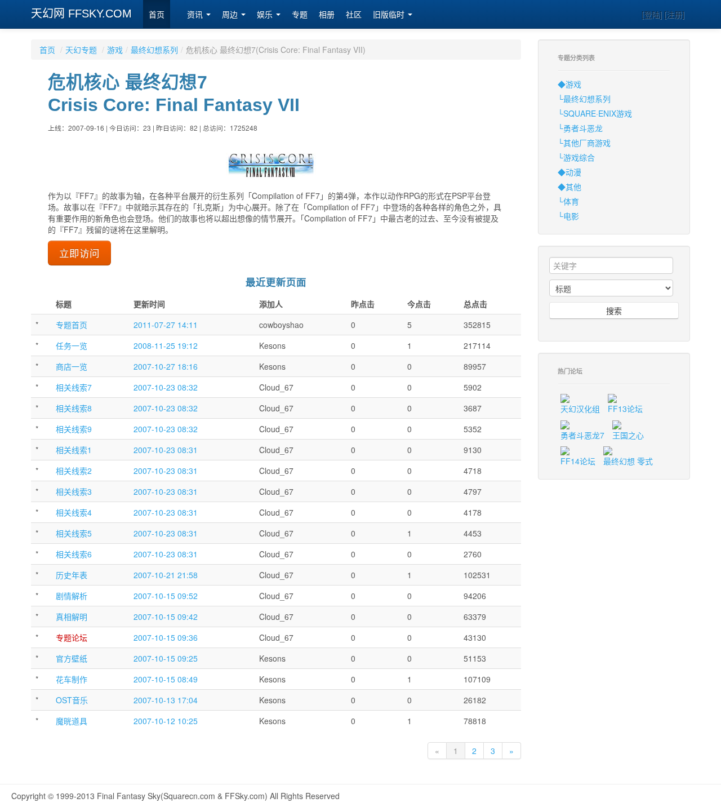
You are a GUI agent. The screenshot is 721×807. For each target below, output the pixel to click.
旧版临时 (390, 14)
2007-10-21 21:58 (165, 574)
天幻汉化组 (580, 408)
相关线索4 (74, 512)
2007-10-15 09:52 (165, 595)
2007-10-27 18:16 (165, 366)
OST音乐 (72, 700)
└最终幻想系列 (584, 98)
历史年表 (71, 574)
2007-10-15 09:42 (165, 616)
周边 (231, 14)
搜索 (614, 310)
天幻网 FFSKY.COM (81, 13)
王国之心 (628, 435)
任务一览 (71, 345)
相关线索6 (74, 554)
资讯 (196, 14)
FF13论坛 (625, 408)
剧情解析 (71, 595)
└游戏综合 (576, 157)
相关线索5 (74, 533)
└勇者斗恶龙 (580, 128)
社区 (354, 14)
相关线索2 (74, 470)
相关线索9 (74, 428)
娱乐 (266, 14)
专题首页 (71, 324)
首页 (156, 14)
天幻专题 (81, 49)
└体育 (568, 201)
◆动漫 (569, 172)
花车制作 (71, 679)
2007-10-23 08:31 (165, 449)
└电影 (568, 215)
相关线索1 (74, 449)
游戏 (115, 49)
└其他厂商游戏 (584, 142)
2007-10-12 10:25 (165, 720)
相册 (327, 14)
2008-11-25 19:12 (165, 345)
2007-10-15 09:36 (165, 637)
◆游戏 (569, 84)
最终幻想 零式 (628, 461)
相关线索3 (74, 491)
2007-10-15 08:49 (165, 679)
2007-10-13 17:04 (165, 700)
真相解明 (71, 616)
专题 (300, 14)
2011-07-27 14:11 (165, 324)
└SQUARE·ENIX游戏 (595, 113)
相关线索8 (74, 408)
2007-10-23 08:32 (165, 387)
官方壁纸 (71, 658)
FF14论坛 (577, 461)
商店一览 (71, 366)
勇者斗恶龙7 (582, 435)
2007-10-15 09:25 (165, 658)
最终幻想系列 (154, 49)
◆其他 (569, 186)
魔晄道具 (71, 720)
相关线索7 (74, 387)
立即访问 (79, 253)
